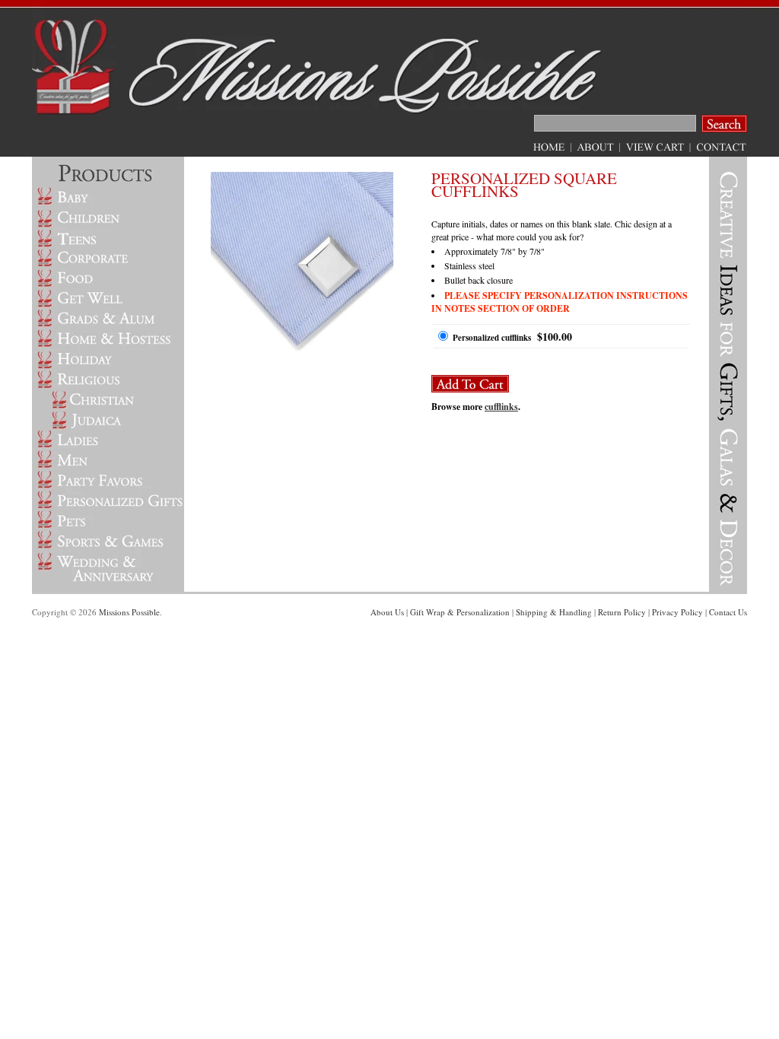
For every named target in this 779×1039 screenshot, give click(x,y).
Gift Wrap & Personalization (460, 612)
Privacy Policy (677, 612)
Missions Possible (129, 612)
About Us (387, 612)
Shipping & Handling (554, 612)
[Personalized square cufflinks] (302, 348)
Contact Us (728, 612)
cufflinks (501, 406)
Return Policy (622, 612)
